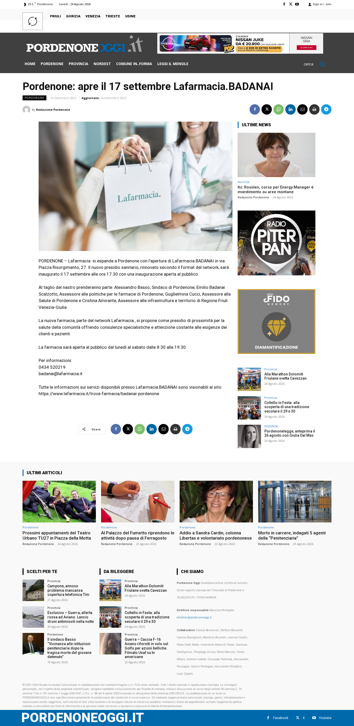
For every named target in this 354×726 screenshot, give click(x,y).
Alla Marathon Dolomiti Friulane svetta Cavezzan (285, 376)
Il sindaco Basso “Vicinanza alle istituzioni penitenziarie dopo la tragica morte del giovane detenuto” (69, 648)
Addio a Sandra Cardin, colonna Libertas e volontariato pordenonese (216, 535)
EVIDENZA (271, 426)
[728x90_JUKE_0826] (240, 52)
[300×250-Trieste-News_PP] (276, 273)
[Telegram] (326, 109)
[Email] (302, 109)
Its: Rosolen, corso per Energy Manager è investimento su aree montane (276, 189)
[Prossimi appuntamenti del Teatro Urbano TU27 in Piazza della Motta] (59, 501)
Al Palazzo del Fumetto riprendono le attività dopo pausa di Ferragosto (137, 535)
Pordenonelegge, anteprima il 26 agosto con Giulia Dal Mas (289, 433)
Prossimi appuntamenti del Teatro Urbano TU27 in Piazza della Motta (57, 535)
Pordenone (34, 98)
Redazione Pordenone (53, 109)
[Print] (314, 109)
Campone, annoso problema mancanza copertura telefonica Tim (68, 590)
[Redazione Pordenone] (27, 110)
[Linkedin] (290, 109)
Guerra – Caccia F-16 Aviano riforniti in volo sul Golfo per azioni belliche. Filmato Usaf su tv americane (146, 648)
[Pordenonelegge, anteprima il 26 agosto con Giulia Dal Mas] (249, 436)
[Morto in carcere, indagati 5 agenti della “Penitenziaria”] (294, 501)
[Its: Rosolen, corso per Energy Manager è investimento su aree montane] (276, 155)
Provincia (270, 369)
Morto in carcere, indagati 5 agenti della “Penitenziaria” (292, 535)
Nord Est (243, 181)
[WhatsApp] (278, 109)
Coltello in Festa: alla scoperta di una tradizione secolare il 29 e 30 (286, 407)
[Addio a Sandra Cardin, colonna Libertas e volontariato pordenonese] (216, 501)
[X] (290, 4)
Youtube (325, 718)
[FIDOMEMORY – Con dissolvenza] (276, 352)
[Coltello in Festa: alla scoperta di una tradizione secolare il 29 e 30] (249, 408)
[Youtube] (297, 4)
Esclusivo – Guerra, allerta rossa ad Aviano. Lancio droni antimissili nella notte (70, 617)
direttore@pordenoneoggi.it (194, 617)
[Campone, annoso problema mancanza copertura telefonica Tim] (33, 590)
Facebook (280, 718)
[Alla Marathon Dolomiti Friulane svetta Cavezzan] (249, 379)
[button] (317, 64)
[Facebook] (284, 4)
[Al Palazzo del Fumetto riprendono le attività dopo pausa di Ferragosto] (137, 501)
